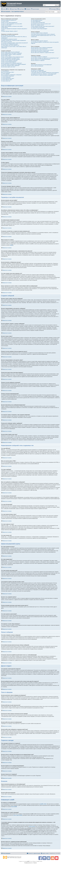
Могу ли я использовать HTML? (7, 72)
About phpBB (14, 806)
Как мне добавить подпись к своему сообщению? (11, 54)
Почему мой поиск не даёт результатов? (39, 48)
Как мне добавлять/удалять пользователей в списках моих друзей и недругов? (45, 43)
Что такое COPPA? (5, 21)
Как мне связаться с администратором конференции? (42, 75)
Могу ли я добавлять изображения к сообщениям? (11, 74)
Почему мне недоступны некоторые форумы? (10, 59)
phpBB (11, 245)
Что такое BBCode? (5, 71)
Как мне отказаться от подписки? (37, 60)
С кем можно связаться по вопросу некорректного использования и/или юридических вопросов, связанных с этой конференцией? (45, 73)
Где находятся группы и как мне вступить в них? (41, 23)
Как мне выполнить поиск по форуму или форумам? (41, 47)
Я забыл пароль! (4, 27)
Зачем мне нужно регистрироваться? (8, 20)
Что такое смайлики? (5, 73)
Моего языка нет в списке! (6, 41)
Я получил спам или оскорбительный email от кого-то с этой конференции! (43, 36)
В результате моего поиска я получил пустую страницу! (42, 50)
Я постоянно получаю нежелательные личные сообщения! (43, 34)
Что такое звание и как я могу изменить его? (10, 45)
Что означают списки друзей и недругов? (39, 40)
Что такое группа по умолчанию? (37, 27)
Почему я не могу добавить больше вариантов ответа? (12, 56)
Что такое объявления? (6, 77)
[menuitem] (7, 9)
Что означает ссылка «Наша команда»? (39, 28)
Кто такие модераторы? (36, 21)
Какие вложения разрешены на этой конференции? (41, 64)
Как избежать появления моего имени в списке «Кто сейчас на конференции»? (14, 37)
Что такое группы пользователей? (38, 22)
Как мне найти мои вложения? (37, 65)
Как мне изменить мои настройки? (8, 35)
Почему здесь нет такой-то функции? (38, 71)
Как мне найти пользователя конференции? (40, 51)
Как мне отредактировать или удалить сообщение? (11, 53)
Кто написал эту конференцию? (37, 70)
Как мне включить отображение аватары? (9, 44)
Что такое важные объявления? (7, 75)
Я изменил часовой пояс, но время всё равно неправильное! (13, 40)
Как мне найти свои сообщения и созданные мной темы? (42, 52)
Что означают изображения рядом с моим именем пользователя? (14, 42)
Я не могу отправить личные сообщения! (39, 32)
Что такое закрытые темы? (6, 79)
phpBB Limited (43, 804)
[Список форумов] (4, 4)
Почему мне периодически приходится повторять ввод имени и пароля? (14, 29)
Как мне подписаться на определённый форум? (40, 59)
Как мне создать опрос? (6, 55)
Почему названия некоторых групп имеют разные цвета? (42, 26)
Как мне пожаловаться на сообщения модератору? (11, 63)
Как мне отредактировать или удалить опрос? (10, 58)
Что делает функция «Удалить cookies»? (9, 31)
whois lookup (32, 826)
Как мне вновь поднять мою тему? (8, 66)
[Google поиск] (58, 12)
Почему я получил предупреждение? (8, 61)
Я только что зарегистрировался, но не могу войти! (11, 23)
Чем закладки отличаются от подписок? (39, 56)
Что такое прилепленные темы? (7, 78)
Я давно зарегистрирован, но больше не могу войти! (11, 26)
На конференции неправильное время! (9, 39)
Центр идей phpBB (18, 815)
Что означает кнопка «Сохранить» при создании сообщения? (13, 64)
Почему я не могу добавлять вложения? (9, 60)
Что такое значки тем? (5, 80)
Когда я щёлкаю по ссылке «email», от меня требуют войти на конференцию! (13, 47)
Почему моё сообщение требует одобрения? (10, 65)
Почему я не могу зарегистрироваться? (9, 22)
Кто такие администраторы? (36, 20)
